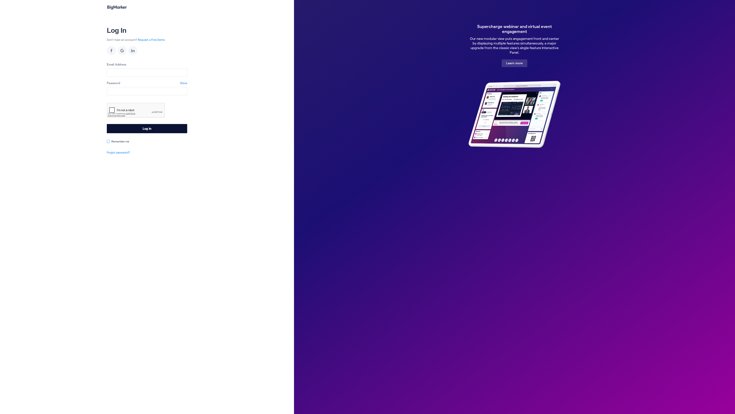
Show (183, 83)
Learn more (514, 63)
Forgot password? (118, 152)
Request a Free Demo (151, 39)
